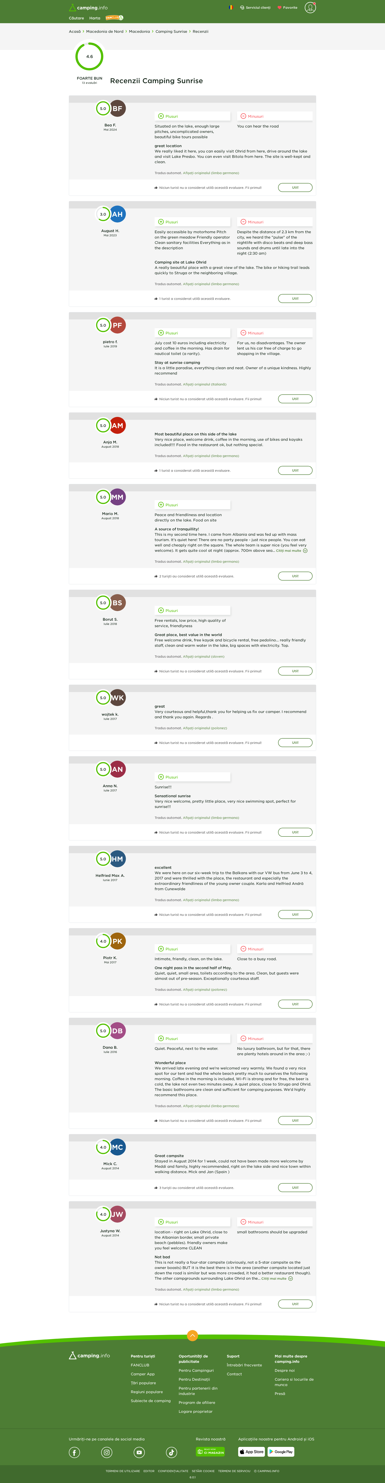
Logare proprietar (196, 1411)
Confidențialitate (173, 1471)
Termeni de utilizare (123, 1471)
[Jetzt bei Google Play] (281, 1452)
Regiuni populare (147, 1391)
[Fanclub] (114, 18)
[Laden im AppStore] (251, 1452)
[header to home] (88, 7)
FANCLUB (140, 1365)
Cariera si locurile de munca (294, 1382)
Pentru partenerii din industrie (198, 1391)
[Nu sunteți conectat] (310, 7)
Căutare (76, 18)
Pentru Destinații (194, 1379)
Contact (234, 1374)
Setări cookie (203, 1471)
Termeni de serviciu (234, 1471)
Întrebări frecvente (244, 1365)
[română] (231, 7)
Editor (148, 1471)
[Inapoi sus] (192, 1335)
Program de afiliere (197, 1402)
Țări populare (143, 1382)
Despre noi (285, 1370)
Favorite (290, 7)
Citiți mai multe (288, 550)
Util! (295, 187)
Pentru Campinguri (196, 1370)
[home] (89, 1355)
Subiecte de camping (151, 1400)
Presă (280, 1393)
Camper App (143, 1374)
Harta (94, 18)
